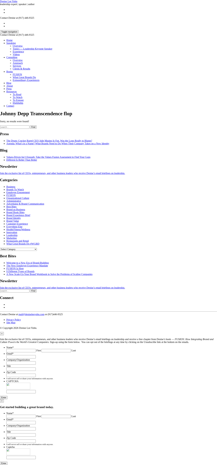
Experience (18, 51)
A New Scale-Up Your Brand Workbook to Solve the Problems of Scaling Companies (49, 274)
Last (73, 350)
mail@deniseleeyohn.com (31, 314)
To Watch (17, 97)
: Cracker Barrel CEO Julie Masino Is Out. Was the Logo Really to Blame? (49, 140)
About (9, 86)
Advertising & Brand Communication (25, 203)
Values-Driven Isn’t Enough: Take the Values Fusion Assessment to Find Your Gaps (48, 157)
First (38, 350)
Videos (16, 54)
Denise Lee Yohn (8, 1)
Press (9, 88)
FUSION (17, 74)
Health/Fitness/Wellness (18, 229)
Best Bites (11, 206)
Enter (3, 397)
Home (9, 40)
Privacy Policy (13, 319)
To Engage (18, 100)
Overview (18, 46)
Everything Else (14, 226)
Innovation (11, 232)
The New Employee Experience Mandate (27, 265)
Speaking (11, 43)
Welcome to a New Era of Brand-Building (27, 262)
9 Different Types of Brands (20, 271)
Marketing (11, 238)
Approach (18, 63)
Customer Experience (17, 223)
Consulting (11, 57)
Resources (11, 91)
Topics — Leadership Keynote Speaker (32, 48)
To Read (17, 94)
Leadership (11, 235)
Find (33, 127)
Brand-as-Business (15, 209)
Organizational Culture (17, 198)
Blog (8, 83)
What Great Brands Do (24, 77)
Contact (10, 105)
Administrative (13, 201)
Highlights (18, 103)
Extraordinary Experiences (26, 80)
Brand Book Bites (15, 212)
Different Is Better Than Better (21, 160)
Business (10, 186)
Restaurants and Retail (17, 241)
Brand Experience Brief (18, 215)
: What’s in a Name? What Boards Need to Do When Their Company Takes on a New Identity (57, 143)
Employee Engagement (18, 192)
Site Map (10, 322)
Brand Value (12, 221)
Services (17, 66)
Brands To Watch (15, 189)
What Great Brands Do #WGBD (22, 243)
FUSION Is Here (15, 268)
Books (9, 71)
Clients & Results (21, 68)
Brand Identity (13, 218)
